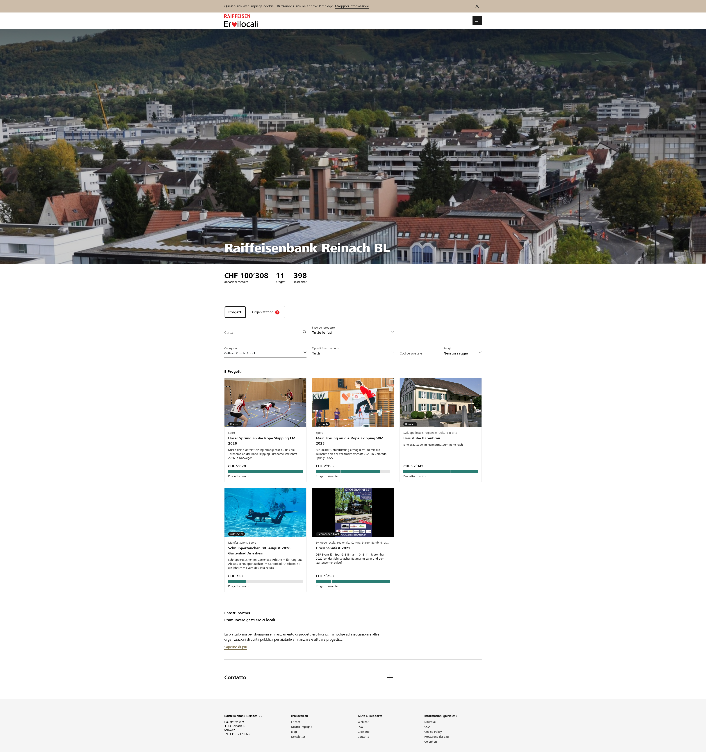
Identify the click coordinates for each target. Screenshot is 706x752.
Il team (295, 722)
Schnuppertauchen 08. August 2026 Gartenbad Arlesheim (259, 550)
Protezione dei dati (436, 736)
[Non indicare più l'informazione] (477, 6)
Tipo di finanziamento (326, 348)
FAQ (360, 726)
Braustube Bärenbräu (421, 438)
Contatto (363, 736)
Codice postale (411, 353)
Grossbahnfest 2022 (333, 548)
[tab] (235, 312)
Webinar (363, 722)
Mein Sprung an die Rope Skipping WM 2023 (350, 440)
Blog (294, 731)
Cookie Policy (433, 731)
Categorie (230, 348)
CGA (427, 726)
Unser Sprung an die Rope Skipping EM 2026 (261, 440)
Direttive (430, 722)
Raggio (447, 348)
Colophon (430, 741)
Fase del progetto (323, 327)
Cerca (228, 332)
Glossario (364, 731)
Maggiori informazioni (352, 6)
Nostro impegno (301, 726)
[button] (477, 20)
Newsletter (298, 736)
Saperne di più (235, 647)
